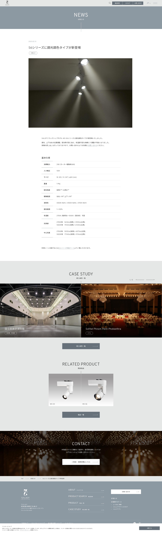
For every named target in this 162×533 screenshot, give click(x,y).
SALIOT (7, 3)
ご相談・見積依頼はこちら (81, 462)
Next (150, 279)
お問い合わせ (138, 3)
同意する (149, 528)
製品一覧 (81, 415)
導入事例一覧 (81, 346)
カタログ (127, 3)
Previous (140, 279)
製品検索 (117, 3)
